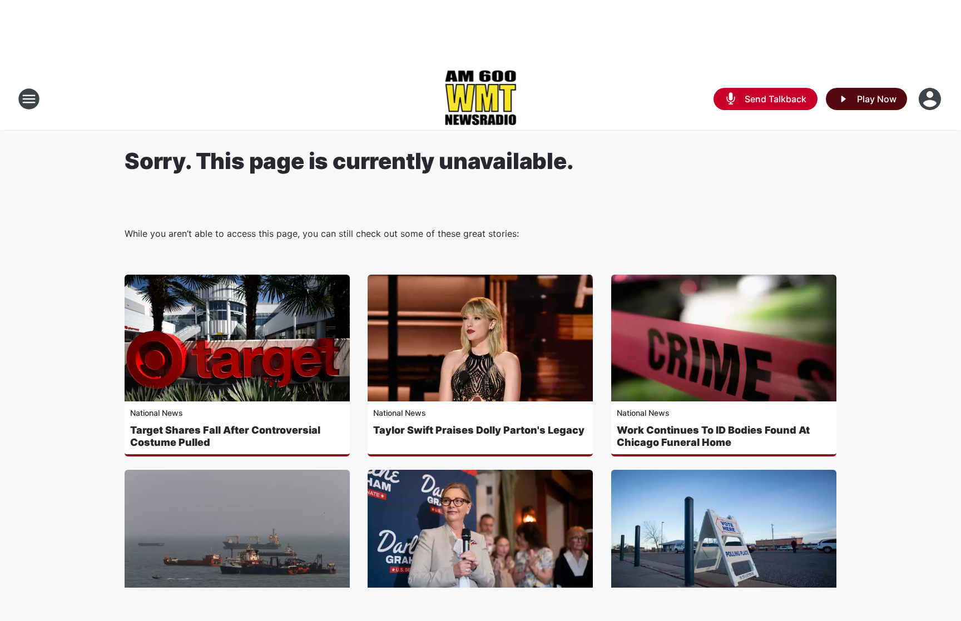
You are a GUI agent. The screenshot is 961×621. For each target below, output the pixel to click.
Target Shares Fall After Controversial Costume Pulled (225, 436)
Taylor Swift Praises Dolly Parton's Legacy (478, 430)
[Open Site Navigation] (29, 99)
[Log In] (931, 99)
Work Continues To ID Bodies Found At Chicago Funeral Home (713, 436)
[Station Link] (480, 99)
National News (156, 413)
